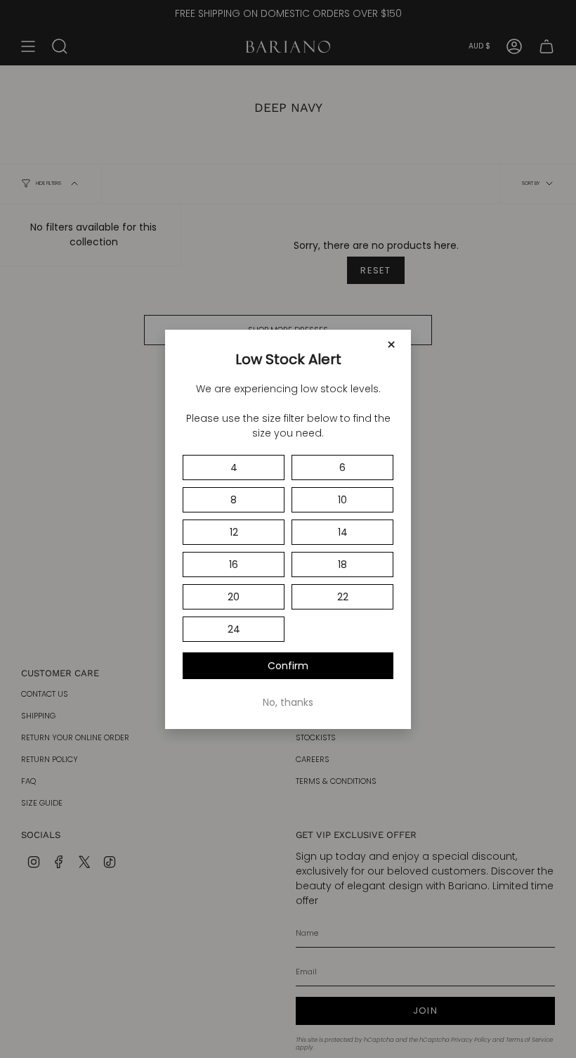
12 (234, 532)
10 (342, 500)
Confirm (288, 666)
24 (234, 629)
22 (342, 597)
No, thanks (288, 702)
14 (343, 532)
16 (233, 564)
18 (342, 564)
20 (234, 597)
